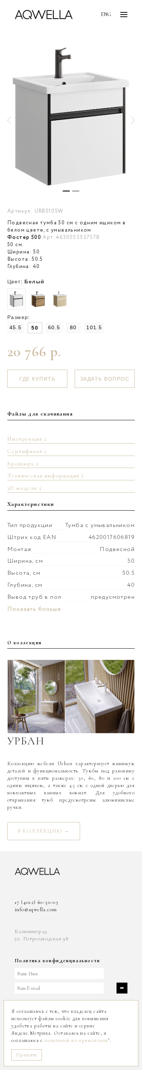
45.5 (15, 327)
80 (73, 327)
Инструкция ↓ (27, 438)
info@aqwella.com (36, 909)
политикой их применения (76, 1040)
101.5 (94, 327)
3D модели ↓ (24, 488)
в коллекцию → (43, 831)
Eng (106, 14)
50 (34, 328)
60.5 (54, 327)
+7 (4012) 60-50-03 (36, 902)
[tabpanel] (71, 116)
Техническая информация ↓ (45, 475)
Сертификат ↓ (27, 451)
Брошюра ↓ (23, 463)
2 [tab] (75, 191)
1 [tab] (66, 191)
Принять (26, 1055)
